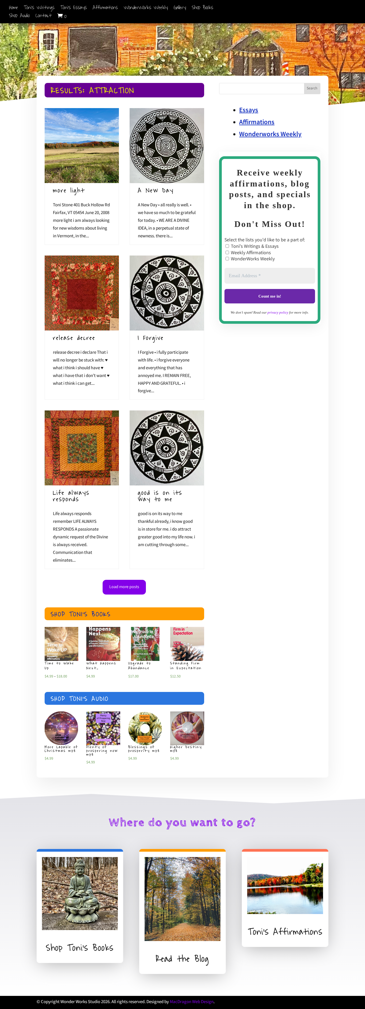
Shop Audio (19, 17)
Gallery (180, 9)
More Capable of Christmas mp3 (61, 749)
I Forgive (151, 337)
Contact (44, 17)
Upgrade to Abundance (139, 666)
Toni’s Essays (73, 9)
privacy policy (277, 312)
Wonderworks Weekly (270, 135)
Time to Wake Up (59, 666)
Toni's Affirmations (285, 932)
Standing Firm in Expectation (186, 666)
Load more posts (124, 587)
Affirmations (105, 9)
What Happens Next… (101, 666)
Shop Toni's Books (81, 614)
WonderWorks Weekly (146, 9)
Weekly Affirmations (250, 253)
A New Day (156, 190)
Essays (248, 111)
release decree (74, 337)
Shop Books (202, 9)
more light (69, 190)
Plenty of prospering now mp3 (102, 750)
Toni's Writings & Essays (254, 246)
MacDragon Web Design (191, 1002)
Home (13, 9)
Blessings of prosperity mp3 (144, 749)
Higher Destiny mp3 (186, 749)
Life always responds (71, 496)
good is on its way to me (160, 496)
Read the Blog (182, 959)
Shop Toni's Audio (80, 698)
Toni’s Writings (39, 9)
